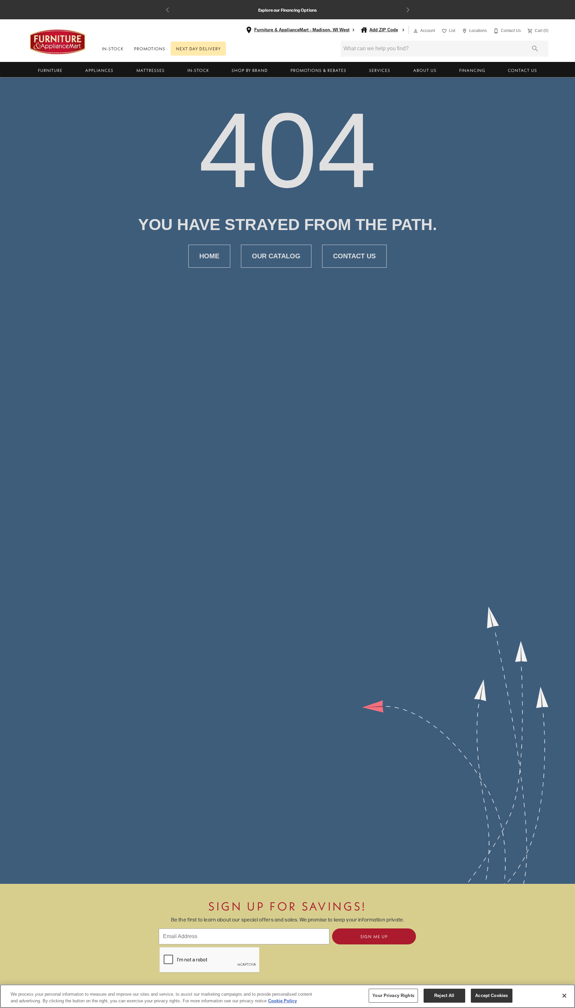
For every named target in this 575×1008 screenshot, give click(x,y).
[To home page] (57, 42)
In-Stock (112, 48)
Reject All (444, 995)
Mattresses (150, 70)
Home (209, 256)
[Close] (564, 995)
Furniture (50, 70)
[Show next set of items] (407, 10)
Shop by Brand (250, 70)
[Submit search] (535, 49)
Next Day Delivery (198, 48)
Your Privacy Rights (393, 995)
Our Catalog (276, 256)
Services (379, 70)
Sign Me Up (374, 936)
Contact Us (522, 70)
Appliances (99, 70)
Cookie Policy (282, 1000)
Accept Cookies (491, 995)
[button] (416, 31)
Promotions (149, 48)
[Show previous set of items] (167, 10)
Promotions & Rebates (318, 70)
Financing (472, 70)
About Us (425, 70)
